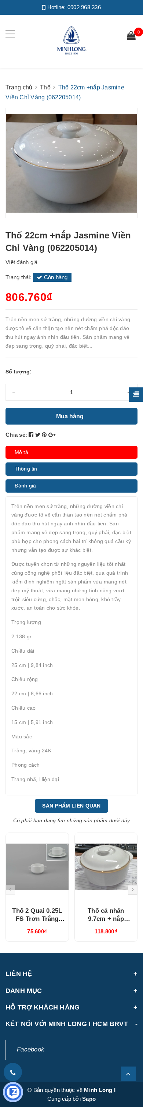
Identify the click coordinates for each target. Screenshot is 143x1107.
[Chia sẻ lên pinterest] (45, 435)
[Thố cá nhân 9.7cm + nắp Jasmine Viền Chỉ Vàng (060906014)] (106, 867)
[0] (131, 36)
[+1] (51, 435)
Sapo (89, 1099)
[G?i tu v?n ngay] (13, 1092)
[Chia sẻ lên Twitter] (38, 435)
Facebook (30, 1049)
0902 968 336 (84, 7)
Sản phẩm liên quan (71, 806)
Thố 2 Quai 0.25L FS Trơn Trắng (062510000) (37, 918)
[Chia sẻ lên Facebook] (32, 435)
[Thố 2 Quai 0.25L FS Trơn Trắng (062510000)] (37, 867)
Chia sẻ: (16, 435)
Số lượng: (19, 372)
